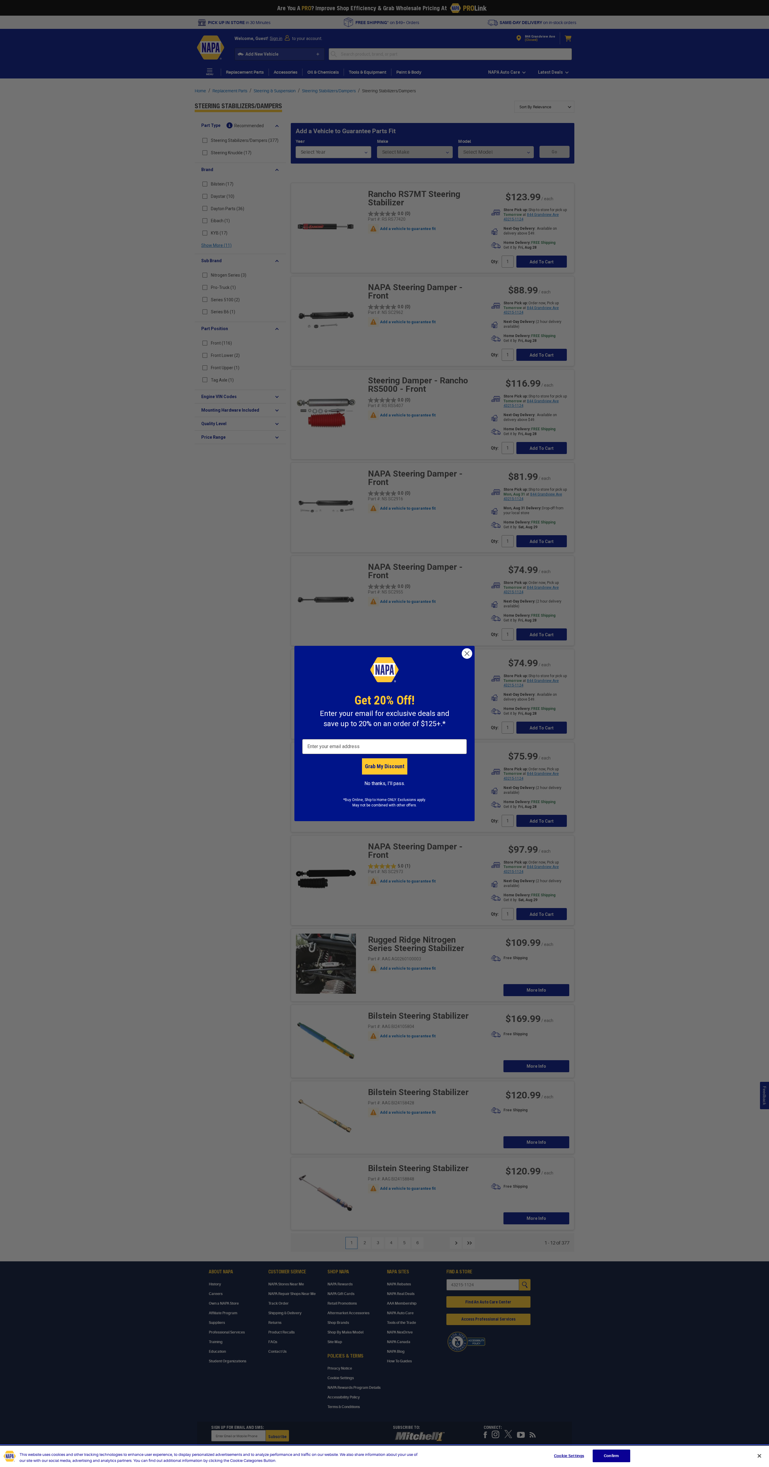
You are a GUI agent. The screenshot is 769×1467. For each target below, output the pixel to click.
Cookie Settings (569, 1455)
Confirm (611, 1455)
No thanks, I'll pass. (384, 783)
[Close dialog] (467, 653)
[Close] (759, 1455)
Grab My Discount (384, 766)
